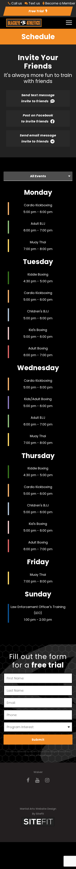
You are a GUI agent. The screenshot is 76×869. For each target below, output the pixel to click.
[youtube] (37, 780)
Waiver (38, 772)
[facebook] (28, 780)
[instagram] (47, 780)
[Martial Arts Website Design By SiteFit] (38, 821)
